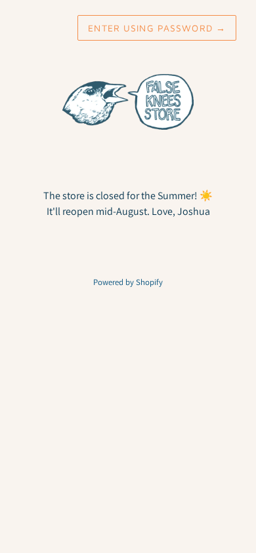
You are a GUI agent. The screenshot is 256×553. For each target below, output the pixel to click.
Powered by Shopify (128, 282)
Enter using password (157, 27)
